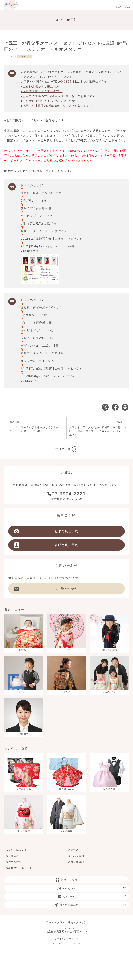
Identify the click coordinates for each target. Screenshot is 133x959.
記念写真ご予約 (66, 531)
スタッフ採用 (69, 880)
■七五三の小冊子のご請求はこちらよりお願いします (57, 105)
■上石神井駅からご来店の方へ (41, 86)
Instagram (69, 888)
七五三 (25, 57)
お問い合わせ (66, 588)
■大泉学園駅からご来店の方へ (41, 91)
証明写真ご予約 (66, 545)
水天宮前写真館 (69, 904)
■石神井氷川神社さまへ (37, 100)
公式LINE (69, 896)
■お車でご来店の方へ (35, 96)
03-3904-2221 (69, 81)
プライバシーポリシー (66, 939)
